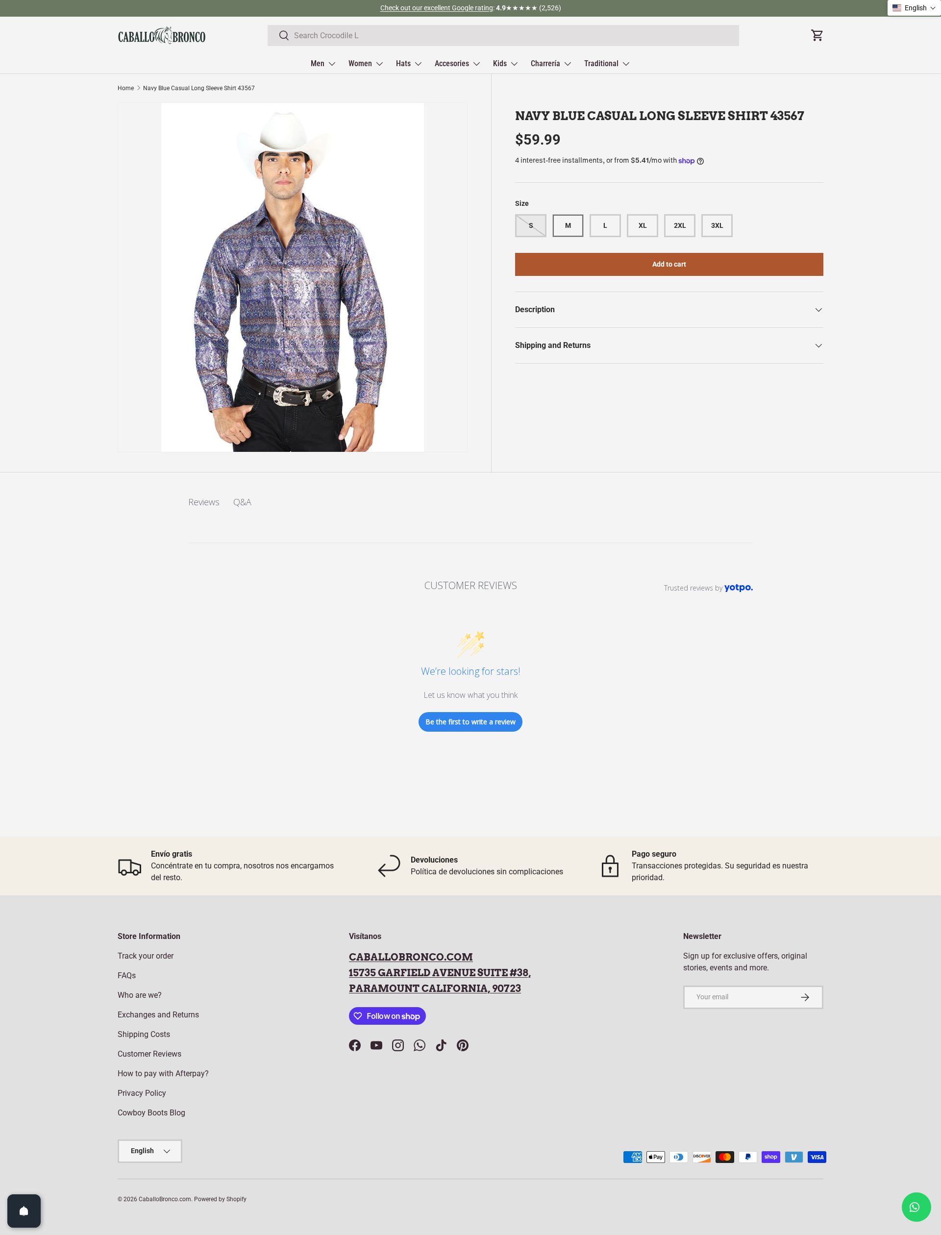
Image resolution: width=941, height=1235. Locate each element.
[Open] (24, 1211)
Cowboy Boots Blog (151, 1112)
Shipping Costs (144, 1034)
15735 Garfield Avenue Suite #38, (440, 973)
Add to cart (669, 264)
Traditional (601, 63)
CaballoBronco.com (411, 957)
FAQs (127, 975)
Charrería (545, 63)
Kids (500, 63)
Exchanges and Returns (158, 1014)
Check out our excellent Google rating (436, 8)
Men (317, 63)
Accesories (452, 63)
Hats (403, 63)
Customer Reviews (149, 1054)
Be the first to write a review (470, 721)
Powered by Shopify (220, 1199)
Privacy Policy (142, 1093)
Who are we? (140, 995)
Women (360, 63)
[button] (914, 8)
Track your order (145, 956)
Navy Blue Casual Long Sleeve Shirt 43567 (199, 88)
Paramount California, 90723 (435, 988)
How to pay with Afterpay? (163, 1073)
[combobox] (503, 35)
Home (126, 88)
